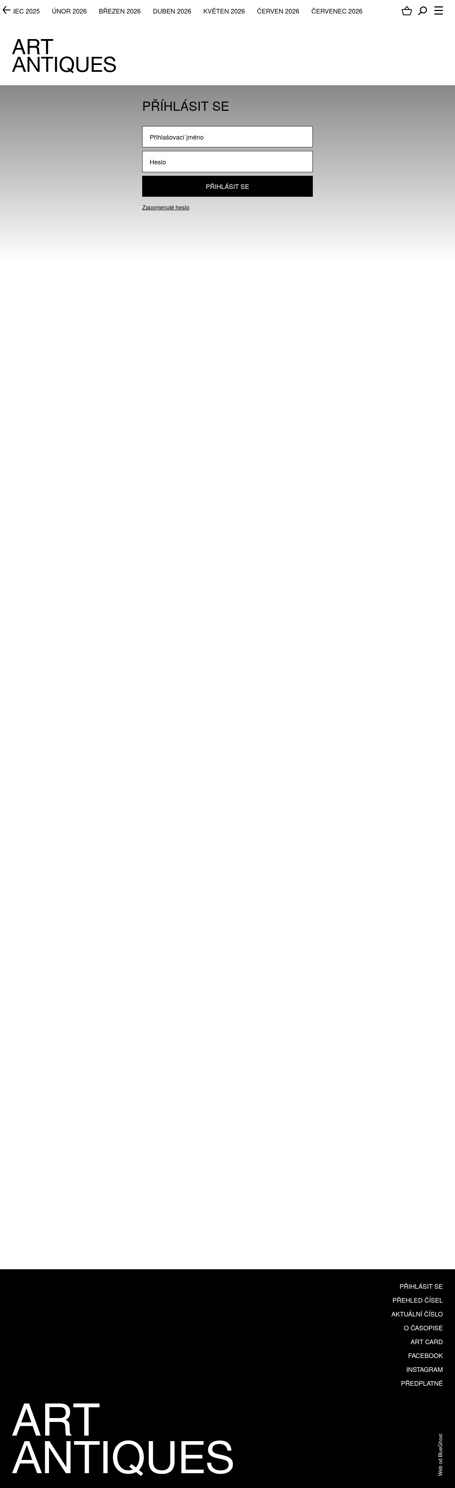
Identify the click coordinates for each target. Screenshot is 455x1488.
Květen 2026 (224, 10)
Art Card (427, 1341)
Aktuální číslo (417, 1313)
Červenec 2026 (337, 10)
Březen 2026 (120, 10)
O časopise (423, 1327)
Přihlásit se (227, 186)
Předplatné (422, 1382)
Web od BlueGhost (440, 1455)
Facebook (425, 1355)
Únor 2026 (69, 10)
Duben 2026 (172, 10)
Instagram (424, 1369)
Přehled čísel (417, 1299)
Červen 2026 (278, 10)
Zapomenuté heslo (165, 207)
